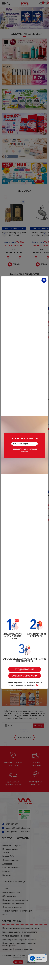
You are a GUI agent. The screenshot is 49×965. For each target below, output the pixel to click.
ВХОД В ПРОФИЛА (24, 669)
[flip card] (24, 445)
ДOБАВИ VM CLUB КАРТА (24, 676)
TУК (37, 685)
